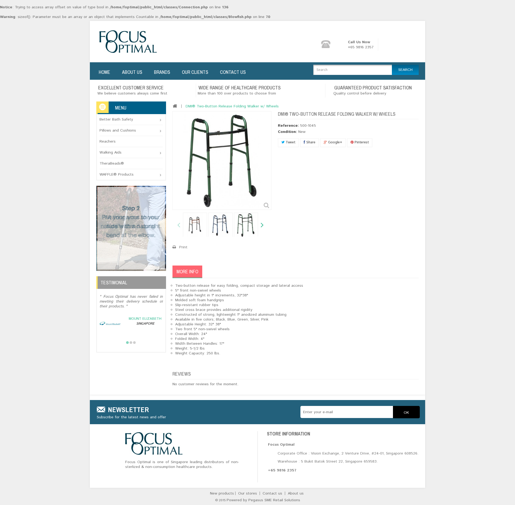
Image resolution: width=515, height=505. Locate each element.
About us (296, 493)
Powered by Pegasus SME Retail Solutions (263, 500)
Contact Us (233, 72)
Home (104, 72)
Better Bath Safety (116, 119)
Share (310, 142)
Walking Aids (111, 152)
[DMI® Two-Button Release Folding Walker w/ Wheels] (195, 225)
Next (261, 225)
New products (222, 493)
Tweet (290, 142)
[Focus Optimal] (130, 41)
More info (187, 271)
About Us (132, 72)
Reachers (108, 141)
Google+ (334, 142)
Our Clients (195, 72)
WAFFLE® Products (117, 174)
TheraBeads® (112, 163)
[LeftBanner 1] (131, 228)
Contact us (273, 493)
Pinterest (361, 142)
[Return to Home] (175, 106)
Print (183, 247)
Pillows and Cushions (118, 130)
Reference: (288, 125)
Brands (162, 72)
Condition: (287, 131)
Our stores (248, 493)
